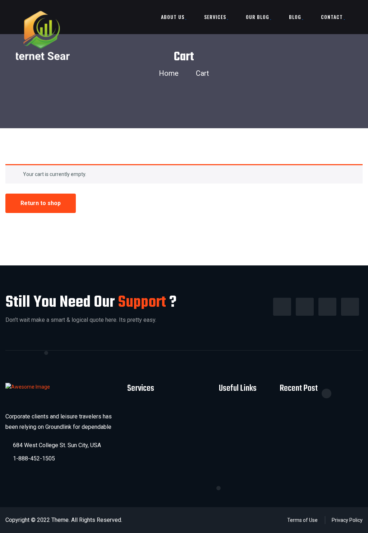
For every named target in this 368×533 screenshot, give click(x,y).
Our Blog (257, 16)
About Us (172, 16)
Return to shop (40, 203)
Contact (332, 16)
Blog (295, 16)
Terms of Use (302, 520)
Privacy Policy (347, 520)
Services (215, 16)
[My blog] (43, 36)
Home (170, 73)
